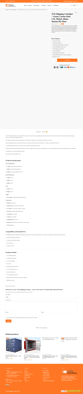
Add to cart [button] (14, 361)
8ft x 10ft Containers (12, 9)
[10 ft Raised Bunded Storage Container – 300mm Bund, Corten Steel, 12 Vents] (75, 12)
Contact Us (27, 380)
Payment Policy (46, 374)
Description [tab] (38, 131)
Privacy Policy (46, 370)
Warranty (45, 379)
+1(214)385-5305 (11, 1)
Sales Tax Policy (46, 375)
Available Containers (29, 374)
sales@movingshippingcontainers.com (70, 1)
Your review (8, 300)
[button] (56, 59)
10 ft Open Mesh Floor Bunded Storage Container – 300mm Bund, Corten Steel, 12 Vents (69, 357)
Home (7, 9)
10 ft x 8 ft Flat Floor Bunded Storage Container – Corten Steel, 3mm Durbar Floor (32, 357)
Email (42, 312)
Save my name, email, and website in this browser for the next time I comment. (22, 317)
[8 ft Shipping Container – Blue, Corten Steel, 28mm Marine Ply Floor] (50, 345)
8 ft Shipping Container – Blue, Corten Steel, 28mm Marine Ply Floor (50, 356)
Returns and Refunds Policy (48, 380)
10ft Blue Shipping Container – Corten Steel (13, 356)
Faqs (25, 379)
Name (7, 312)
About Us (26, 372)
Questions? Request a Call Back (74, 390)
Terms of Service (46, 377)
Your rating (8, 294)
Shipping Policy (46, 372)
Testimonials (27, 375)
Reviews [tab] (44, 131)
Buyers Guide (27, 377)
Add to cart (67, 60)
